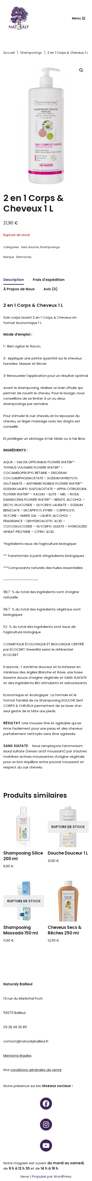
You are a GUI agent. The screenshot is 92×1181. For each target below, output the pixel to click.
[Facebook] (46, 1104)
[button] (81, 70)
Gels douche (30, 247)
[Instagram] (46, 1125)
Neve (25, 1176)
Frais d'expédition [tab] (49, 279)
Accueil (9, 52)
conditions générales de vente (36, 1069)
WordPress (62, 1176)
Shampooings (31, 52)
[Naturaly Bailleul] (18, 18)
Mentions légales (17, 1055)
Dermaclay (23, 257)
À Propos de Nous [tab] (19, 289)
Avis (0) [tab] (51, 289)
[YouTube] (46, 1145)
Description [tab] (13, 279)
